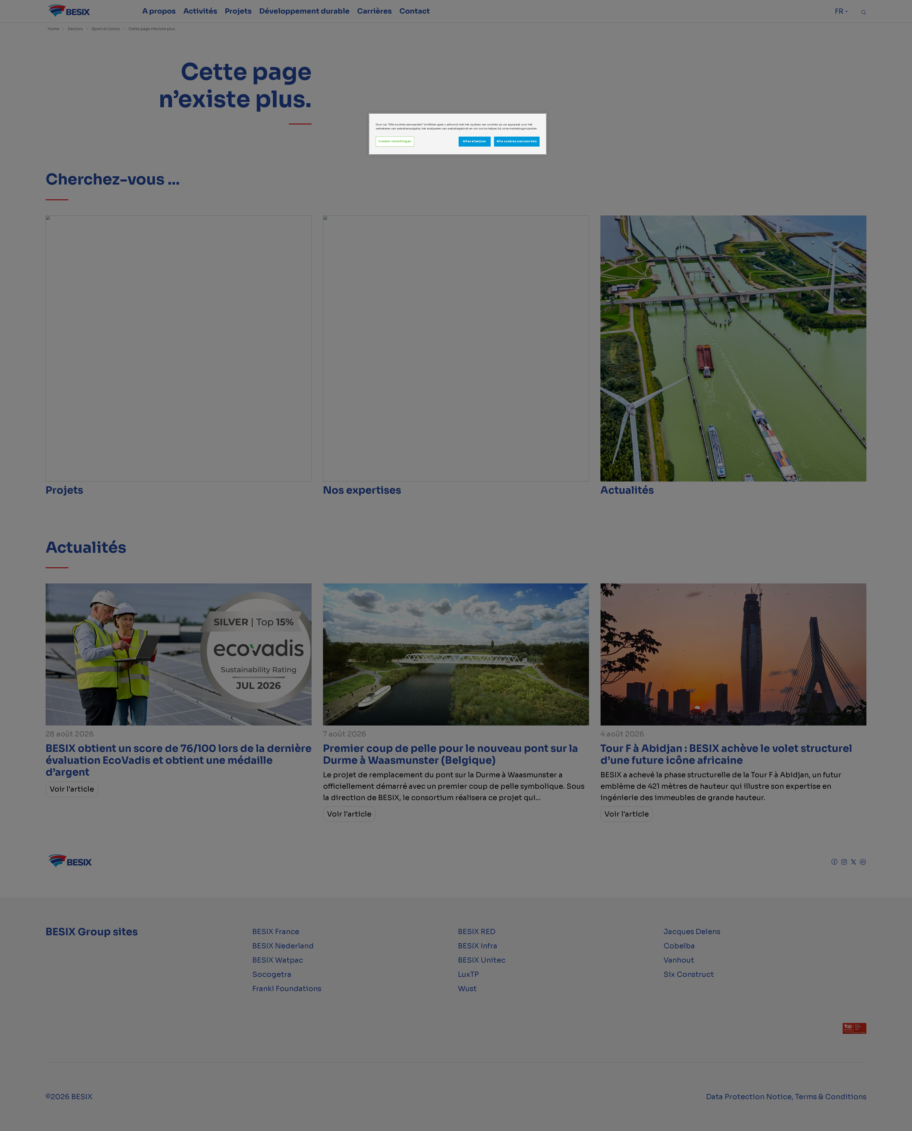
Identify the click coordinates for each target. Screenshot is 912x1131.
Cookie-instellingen (395, 141)
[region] (458, 134)
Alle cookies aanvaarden (517, 141)
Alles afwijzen (474, 141)
